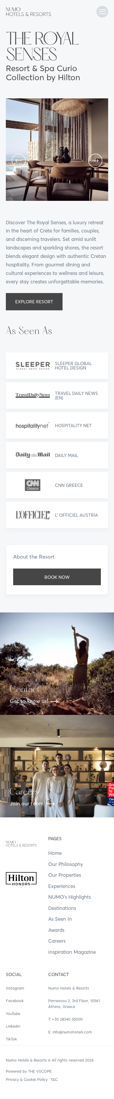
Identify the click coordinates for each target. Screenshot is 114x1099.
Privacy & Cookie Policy (27, 1079)
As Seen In (60, 919)
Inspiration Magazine (72, 952)
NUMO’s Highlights (69, 897)
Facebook (15, 1000)
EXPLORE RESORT (34, 301)
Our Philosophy (65, 864)
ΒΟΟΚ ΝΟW (57, 577)
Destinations (62, 908)
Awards (56, 930)
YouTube (13, 1013)
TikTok (11, 1039)
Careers (56, 941)
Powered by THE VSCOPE (29, 1071)
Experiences (61, 886)
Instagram (15, 988)
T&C (54, 1079)
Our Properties (64, 875)
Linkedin (13, 1026)
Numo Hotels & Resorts (26, 1060)
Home (55, 853)
